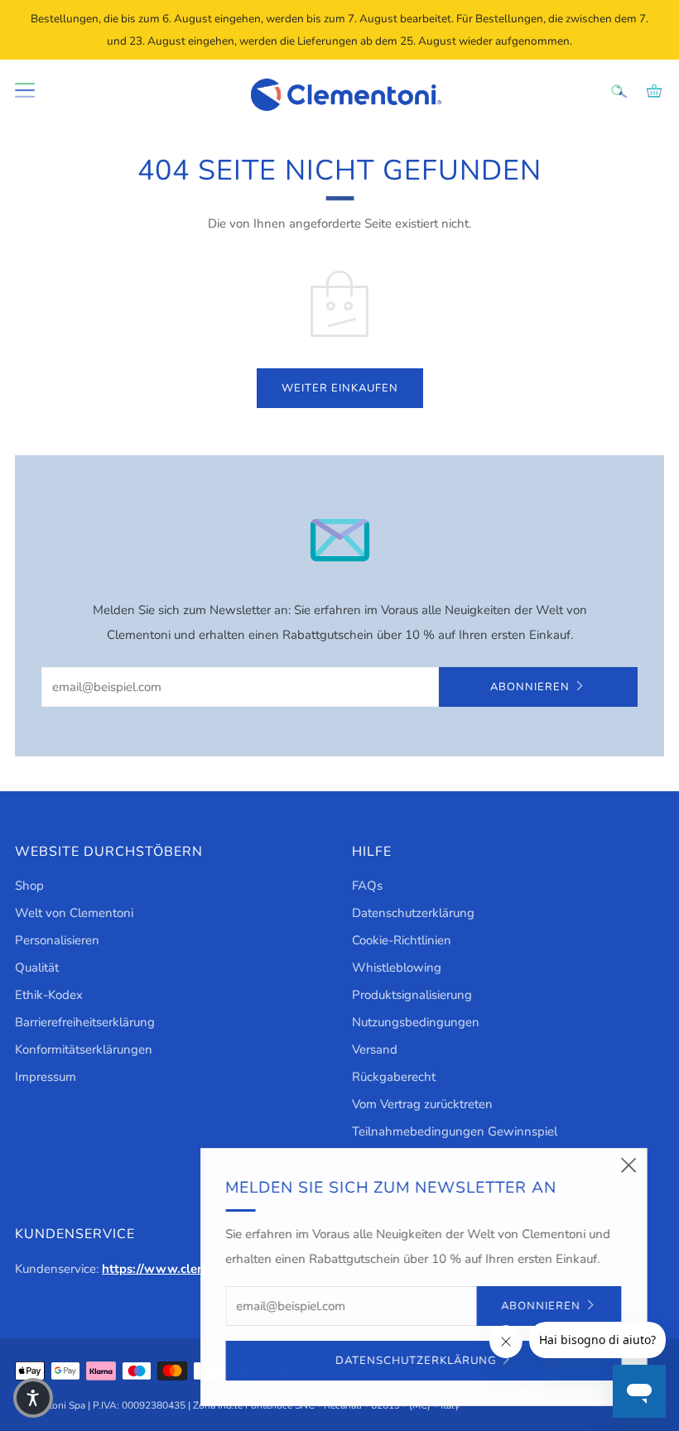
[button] (33, 1398)
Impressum (45, 1076)
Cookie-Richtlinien (401, 940)
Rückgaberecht (394, 1076)
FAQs (367, 885)
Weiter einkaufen (340, 388)
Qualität (37, 967)
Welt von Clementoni (74, 913)
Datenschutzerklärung (413, 913)
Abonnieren (530, 686)
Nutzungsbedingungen (415, 1022)
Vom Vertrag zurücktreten (422, 1104)
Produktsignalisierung (412, 995)
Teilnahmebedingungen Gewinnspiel (454, 1131)
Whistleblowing (396, 967)
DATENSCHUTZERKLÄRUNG (413, 1360)
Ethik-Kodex (49, 995)
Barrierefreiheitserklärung (85, 1022)
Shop (29, 885)
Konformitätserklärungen (83, 1049)
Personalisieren (57, 940)
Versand (374, 1049)
